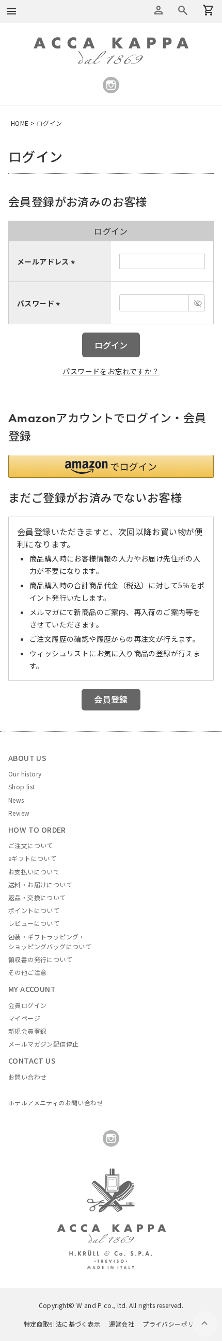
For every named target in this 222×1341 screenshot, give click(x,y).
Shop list (21, 786)
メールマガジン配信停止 (43, 1043)
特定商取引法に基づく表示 (62, 1323)
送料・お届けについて (40, 884)
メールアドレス (47, 261)
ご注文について (30, 845)
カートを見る (183, 10)
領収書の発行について (40, 959)
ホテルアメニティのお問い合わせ (55, 1102)
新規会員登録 (27, 1031)
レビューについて (33, 923)
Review (18, 812)
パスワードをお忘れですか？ (110, 371)
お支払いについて (33, 871)
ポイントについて (33, 910)
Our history (24, 773)
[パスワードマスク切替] (196, 303)
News (16, 800)
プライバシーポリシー (174, 1323)
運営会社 (122, 1323)
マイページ (24, 1018)
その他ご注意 (27, 972)
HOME (20, 123)
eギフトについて (32, 858)
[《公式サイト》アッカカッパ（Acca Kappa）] (111, 43)
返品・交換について (37, 897)
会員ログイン (27, 1005)
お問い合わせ (27, 1076)
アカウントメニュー (158, 10)
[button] (111, 466)
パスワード (40, 303)
